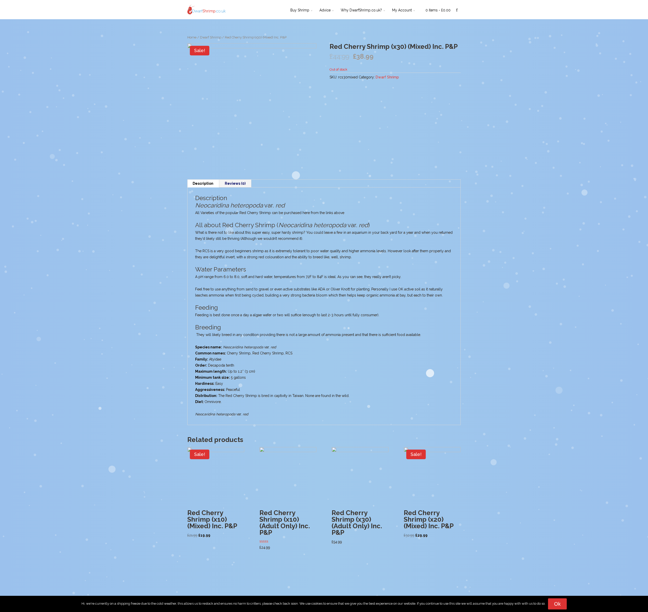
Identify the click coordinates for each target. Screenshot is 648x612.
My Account (402, 10)
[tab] (203, 183)
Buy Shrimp (299, 10)
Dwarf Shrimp (210, 37)
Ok (557, 604)
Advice (325, 10)
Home (191, 37)
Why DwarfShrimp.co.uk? (361, 10)
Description (203, 183)
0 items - (438, 10)
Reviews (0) (235, 183)
